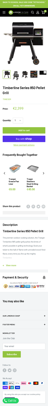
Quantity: (7, 120)
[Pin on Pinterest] (33, 206)
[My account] (37, 12)
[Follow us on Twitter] (9, 370)
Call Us (11, 400)
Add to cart (24, 130)
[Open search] (32, 12)
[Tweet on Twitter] (38, 206)
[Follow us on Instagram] (15, 370)
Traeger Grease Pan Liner (14, 181)
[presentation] (4, 173)
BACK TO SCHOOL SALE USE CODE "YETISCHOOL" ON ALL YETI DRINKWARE (24, 4)
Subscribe (12, 354)
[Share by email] (43, 206)
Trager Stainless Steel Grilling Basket (32, 182)
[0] (43, 12)
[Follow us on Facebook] (4, 370)
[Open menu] (4, 12)
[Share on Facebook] (28, 206)
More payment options (24, 145)
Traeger (7, 99)
